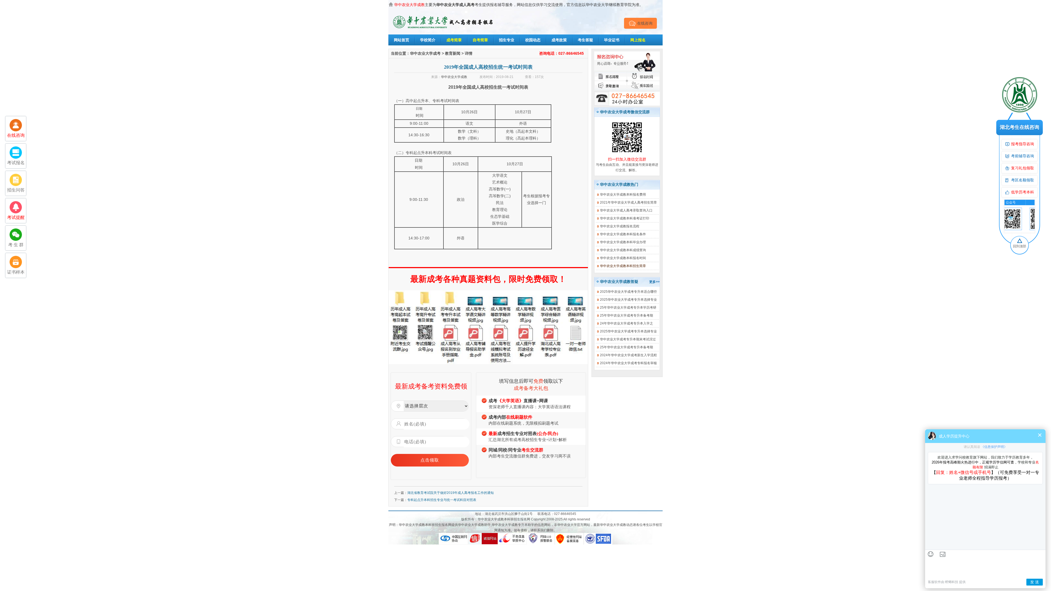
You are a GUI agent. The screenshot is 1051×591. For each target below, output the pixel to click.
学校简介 (427, 40)
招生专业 (506, 40)
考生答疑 (585, 40)
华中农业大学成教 (454, 77)
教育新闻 (452, 53)
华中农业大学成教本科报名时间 (623, 258)
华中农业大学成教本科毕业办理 (623, 242)
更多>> (654, 282)
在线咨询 (644, 23)
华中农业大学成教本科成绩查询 (623, 250)
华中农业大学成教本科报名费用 (623, 194)
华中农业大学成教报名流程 (619, 226)
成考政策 (559, 40)
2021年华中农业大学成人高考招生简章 (628, 202)
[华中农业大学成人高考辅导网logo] (443, 16)
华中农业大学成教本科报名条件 (623, 234)
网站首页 (401, 40)
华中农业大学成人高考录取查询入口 (626, 210)
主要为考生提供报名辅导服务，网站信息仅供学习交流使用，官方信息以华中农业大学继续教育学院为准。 (518, 4)
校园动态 (533, 40)
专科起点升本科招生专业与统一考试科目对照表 (441, 500)
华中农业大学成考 (425, 53)
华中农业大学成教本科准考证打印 (624, 218)
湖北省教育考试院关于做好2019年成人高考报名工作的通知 (450, 493)
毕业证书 (611, 40)
